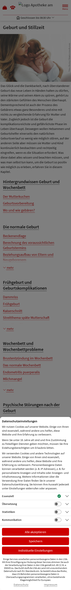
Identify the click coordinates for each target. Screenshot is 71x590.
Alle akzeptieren (35, 532)
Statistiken (8, 512)
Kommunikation (11, 520)
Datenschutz (21, 584)
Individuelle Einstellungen (35, 550)
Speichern (35, 541)
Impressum (50, 584)
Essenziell (8, 496)
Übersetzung (9, 504)
